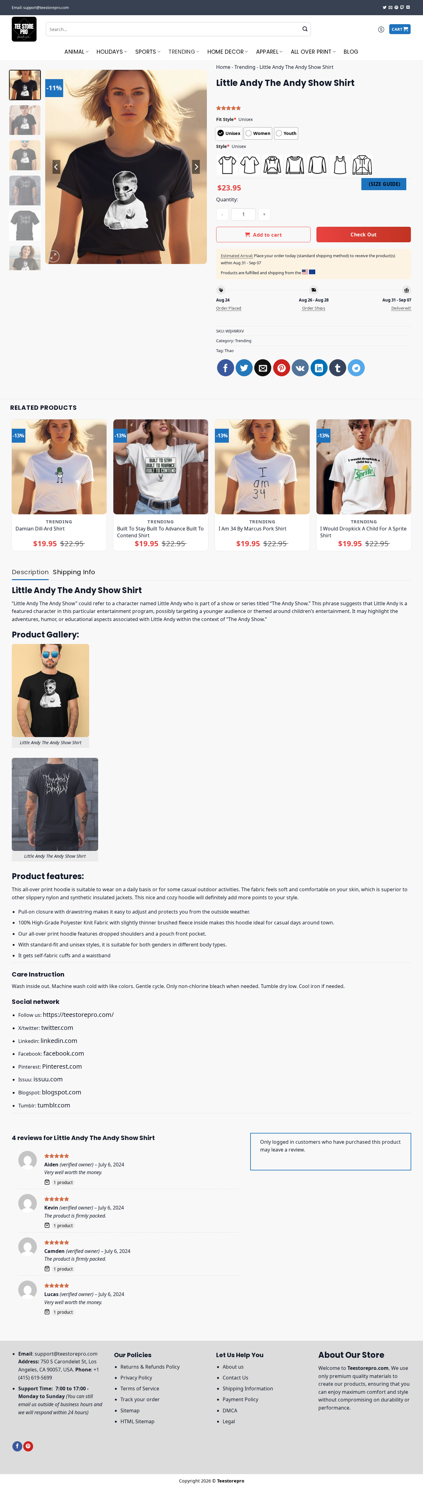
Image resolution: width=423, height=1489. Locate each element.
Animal (74, 52)
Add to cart (267, 234)
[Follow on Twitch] (402, 8)
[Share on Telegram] (356, 367)
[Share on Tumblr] (337, 367)
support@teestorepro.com (66, 1353)
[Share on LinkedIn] (319, 367)
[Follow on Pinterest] (396, 8)
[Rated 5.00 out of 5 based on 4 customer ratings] (313, 107)
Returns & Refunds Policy (150, 1366)
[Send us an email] (390, 8)
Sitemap (130, 1410)
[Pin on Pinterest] (281, 367)
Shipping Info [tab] (74, 572)
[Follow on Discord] (408, 8)
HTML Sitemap (137, 1421)
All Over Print (311, 52)
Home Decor (225, 52)
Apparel (267, 52)
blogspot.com (61, 1092)
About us (233, 1366)
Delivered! (401, 308)
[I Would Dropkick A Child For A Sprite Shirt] (364, 467)
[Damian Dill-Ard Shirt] (59, 467)
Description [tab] (30, 572)
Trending (181, 52)
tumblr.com (53, 1105)
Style (222, 146)
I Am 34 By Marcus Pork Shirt (252, 528)
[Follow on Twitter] (384, 8)
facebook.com (63, 1053)
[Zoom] (53, 256)
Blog (351, 52)
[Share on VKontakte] (300, 367)
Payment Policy (240, 1399)
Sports (145, 52)
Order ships (313, 308)
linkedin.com (59, 1040)
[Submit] (305, 29)
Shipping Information (248, 1388)
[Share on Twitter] (244, 367)
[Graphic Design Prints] (24, 29)
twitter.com (57, 1027)
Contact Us (235, 1377)
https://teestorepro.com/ (78, 1014)
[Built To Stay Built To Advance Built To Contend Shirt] (160, 467)
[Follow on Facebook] (17, 1446)
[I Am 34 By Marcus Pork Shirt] (262, 467)
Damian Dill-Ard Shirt (40, 528)
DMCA (230, 1410)
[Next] (196, 166)
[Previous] (56, 166)
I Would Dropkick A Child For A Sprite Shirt (363, 532)
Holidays (110, 52)
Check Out (364, 234)
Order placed (229, 308)
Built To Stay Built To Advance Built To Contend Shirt (160, 532)
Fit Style (226, 119)
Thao (229, 350)
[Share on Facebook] (225, 367)
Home (223, 67)
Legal (229, 1421)
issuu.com (48, 1079)
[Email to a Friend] (262, 367)
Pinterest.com (62, 1066)
